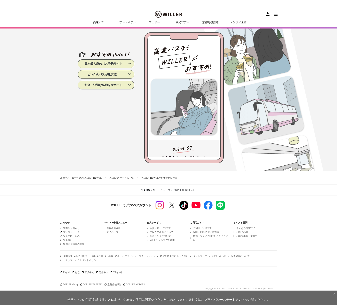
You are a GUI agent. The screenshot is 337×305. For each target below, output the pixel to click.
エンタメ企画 (238, 22)
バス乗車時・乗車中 (246, 236)
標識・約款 (114, 256)
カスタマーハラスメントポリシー (80, 260)
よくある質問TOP (245, 228)
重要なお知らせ (71, 228)
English (66, 272)
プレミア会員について (161, 232)
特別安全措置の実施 (73, 244)
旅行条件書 (97, 256)
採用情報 (82, 256)
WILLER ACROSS (135, 284)
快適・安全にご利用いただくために (210, 238)
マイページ (112, 232)
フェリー (154, 22)
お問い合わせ (219, 256)
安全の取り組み (71, 236)
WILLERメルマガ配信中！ (163, 240)
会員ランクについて (160, 236)
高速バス (98, 22)
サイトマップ (200, 256)
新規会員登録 (113, 228)
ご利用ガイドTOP (202, 228)
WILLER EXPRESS (93, 284)
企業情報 (68, 256)
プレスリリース (71, 232)
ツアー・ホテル (126, 22)
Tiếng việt (117, 272)
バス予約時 (242, 232)
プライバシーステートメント (140, 256)
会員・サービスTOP (160, 228)
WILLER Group (70, 284)
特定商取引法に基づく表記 (174, 256)
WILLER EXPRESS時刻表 (206, 232)
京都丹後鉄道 (210, 22)
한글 (77, 272)
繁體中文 (89, 272)
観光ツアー (182, 22)
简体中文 (103, 272)
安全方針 (68, 240)
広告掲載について (240, 256)
